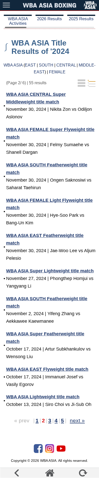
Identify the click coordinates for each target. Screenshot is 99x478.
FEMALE (57, 72)
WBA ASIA (13, 65)
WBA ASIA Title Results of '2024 (40, 47)
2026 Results (49, 18)
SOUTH (46, 65)
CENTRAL (66, 65)
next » (77, 420)
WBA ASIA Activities (18, 21)
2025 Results (81, 18)
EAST (30, 65)
